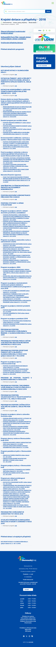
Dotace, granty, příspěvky (20, 22)
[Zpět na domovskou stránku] (6, 3)
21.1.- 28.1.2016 (8, 253)
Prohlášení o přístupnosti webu (28, 628)
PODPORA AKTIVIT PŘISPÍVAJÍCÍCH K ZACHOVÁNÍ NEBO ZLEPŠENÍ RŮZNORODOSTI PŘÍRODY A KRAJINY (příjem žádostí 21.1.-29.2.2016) (16, 223)
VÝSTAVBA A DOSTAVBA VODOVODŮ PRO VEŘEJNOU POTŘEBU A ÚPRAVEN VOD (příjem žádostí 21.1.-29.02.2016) (15, 166)
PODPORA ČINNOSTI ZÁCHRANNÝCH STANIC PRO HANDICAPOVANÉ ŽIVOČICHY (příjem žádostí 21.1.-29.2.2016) (16, 228)
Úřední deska (28, 622)
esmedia (31, 642)
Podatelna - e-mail (28, 574)
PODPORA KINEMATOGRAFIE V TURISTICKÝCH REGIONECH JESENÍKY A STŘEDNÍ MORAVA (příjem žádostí (17, 262)
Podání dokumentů (28, 579)
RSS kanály (28, 631)
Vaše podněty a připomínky (28, 618)
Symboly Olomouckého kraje (28, 619)
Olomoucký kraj (7, 22)
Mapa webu (28, 629)
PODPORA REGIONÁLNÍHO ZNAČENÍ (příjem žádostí (17, 310)
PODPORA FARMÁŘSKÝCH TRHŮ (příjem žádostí (16, 313)
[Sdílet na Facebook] (43, 30)
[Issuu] (32, 636)
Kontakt (27, 589)
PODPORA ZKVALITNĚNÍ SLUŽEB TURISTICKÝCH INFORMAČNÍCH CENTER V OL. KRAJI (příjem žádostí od (17, 252)
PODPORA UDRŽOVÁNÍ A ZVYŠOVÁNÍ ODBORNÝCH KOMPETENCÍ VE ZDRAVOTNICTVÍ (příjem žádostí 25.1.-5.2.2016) (17, 423)
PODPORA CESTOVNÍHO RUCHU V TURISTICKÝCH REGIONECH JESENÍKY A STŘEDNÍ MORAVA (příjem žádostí (17, 257)
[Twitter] (26, 636)
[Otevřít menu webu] (52, 3)
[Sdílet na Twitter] (46, 30)
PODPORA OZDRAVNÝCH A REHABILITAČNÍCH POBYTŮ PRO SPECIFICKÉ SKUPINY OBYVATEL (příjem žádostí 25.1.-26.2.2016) (15, 428)
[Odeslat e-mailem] (49, 30)
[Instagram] (29, 636)
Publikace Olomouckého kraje (28, 621)
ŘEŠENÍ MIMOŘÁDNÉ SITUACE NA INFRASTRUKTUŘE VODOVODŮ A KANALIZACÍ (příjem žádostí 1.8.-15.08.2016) (17, 108)
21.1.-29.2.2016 (11, 258)
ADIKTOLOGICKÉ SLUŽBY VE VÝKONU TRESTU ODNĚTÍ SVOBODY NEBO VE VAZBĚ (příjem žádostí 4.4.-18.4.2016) (17, 506)
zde (16, 74)
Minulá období (33, 22)
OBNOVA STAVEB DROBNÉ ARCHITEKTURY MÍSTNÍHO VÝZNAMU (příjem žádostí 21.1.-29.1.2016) (14, 460)
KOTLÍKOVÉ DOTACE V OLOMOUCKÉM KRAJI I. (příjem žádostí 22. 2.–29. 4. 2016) (14, 542)
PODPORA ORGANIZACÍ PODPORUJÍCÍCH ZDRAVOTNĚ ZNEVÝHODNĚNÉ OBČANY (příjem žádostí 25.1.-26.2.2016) (16, 433)
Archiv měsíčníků (42, 65)
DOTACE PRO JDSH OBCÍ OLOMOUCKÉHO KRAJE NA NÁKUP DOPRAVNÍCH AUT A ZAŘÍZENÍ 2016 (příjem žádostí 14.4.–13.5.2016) (17, 277)
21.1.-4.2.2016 (7, 311)
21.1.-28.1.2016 (19, 249)
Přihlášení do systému (28, 616)
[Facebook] (24, 636)
